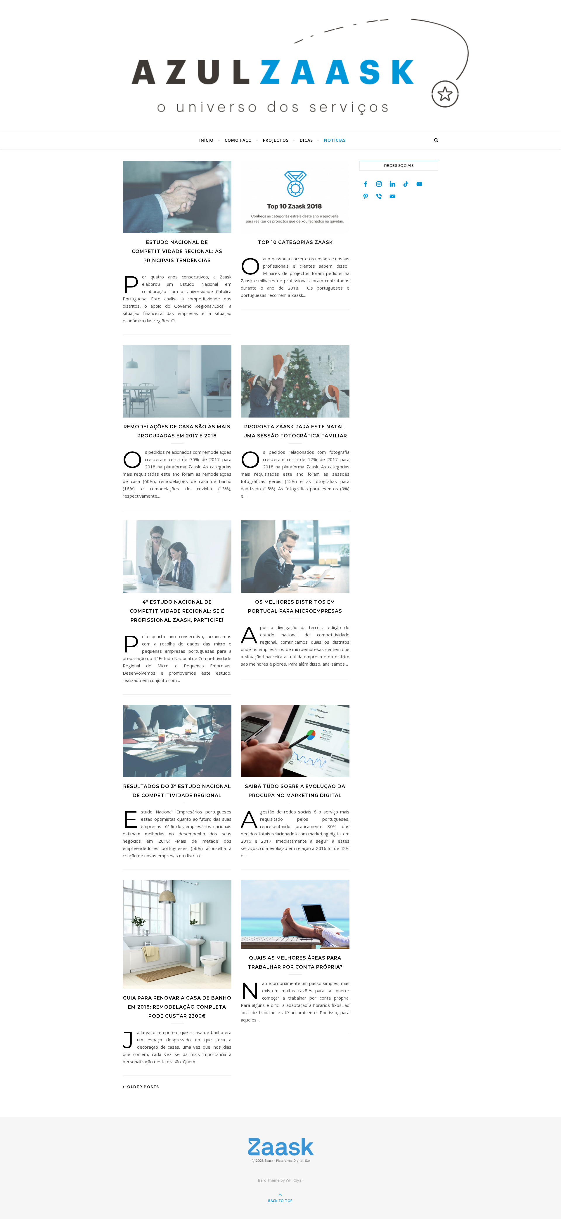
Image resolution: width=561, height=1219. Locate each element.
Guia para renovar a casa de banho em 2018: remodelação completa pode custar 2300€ (177, 1007)
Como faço (238, 140)
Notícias (335, 140)
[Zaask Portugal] (280, 1150)
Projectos (276, 140)
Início (206, 140)
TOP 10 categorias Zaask (295, 242)
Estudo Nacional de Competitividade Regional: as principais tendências (177, 251)
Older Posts (142, 1087)
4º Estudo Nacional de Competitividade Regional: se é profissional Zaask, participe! (177, 611)
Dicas (306, 140)
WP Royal (294, 1180)
